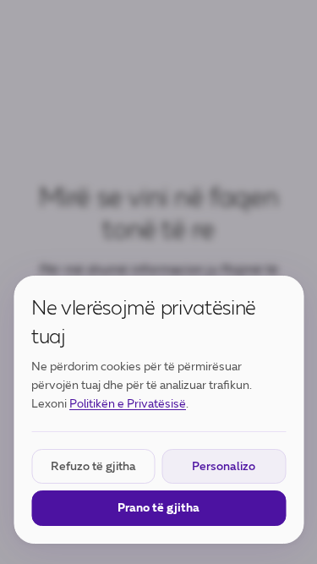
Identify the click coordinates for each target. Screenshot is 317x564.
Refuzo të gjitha (93, 466)
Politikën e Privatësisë (127, 404)
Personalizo (223, 466)
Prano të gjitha (158, 507)
